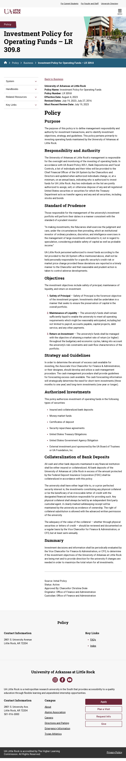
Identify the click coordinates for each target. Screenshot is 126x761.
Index (93, 645)
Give (103, 723)
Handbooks (12, 89)
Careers (49, 717)
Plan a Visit (103, 709)
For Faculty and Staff (90, 3)
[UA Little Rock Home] (5, 62)
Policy (15, 62)
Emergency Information (57, 728)
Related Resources (16, 97)
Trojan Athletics (53, 733)
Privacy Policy (114, 752)
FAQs (93, 639)
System (10, 81)
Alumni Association (55, 712)
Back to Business (54, 79)
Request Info (103, 716)
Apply (104, 701)
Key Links (11, 104)
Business (28, 62)
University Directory (109, 3)
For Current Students (69, 3)
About (48, 706)
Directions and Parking (57, 723)
